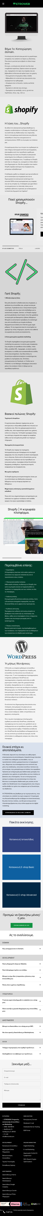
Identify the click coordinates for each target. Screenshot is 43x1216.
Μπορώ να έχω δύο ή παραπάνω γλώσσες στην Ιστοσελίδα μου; (18, 977)
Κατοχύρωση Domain (30, 1119)
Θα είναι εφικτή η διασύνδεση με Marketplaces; (18, 1032)
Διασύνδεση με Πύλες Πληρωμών (9, 1195)
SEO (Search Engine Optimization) (30, 1160)
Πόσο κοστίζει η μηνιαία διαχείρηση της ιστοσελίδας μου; (20, 1010)
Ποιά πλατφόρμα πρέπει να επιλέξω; (14, 970)
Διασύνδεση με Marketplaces (7, 1179)
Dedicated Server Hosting (32, 1127)
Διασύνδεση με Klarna (9, 1175)
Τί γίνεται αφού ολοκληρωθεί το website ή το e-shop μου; (19, 1001)
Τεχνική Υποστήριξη (8, 1162)
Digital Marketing (29, 1146)
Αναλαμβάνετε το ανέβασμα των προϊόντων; (17, 1054)
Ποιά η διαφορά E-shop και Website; (14, 964)
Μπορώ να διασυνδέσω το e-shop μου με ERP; (17, 1026)
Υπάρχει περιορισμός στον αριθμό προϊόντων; (18, 1048)
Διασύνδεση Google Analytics (8, 1185)
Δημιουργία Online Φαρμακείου (8, 1151)
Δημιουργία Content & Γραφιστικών (30, 1154)
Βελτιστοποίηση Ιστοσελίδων (7, 1157)
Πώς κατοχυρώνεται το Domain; (13, 949)
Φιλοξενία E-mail (29, 1123)
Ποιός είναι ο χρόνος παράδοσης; (13, 985)
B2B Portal (27, 1130)
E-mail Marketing (29, 1149)
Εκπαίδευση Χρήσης (8, 1165)
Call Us (9, 1212)
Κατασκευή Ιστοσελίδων (9, 1146)
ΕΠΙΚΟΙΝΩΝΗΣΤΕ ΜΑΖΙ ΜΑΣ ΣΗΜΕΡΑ (18, 812)
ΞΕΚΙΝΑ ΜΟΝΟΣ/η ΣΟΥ (22, 925)
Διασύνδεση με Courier (9, 1190)
